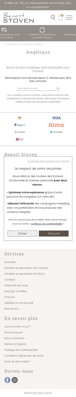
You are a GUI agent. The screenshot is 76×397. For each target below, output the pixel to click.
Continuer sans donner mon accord (48, 161)
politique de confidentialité (46, 223)
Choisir (22, 233)
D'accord (54, 233)
